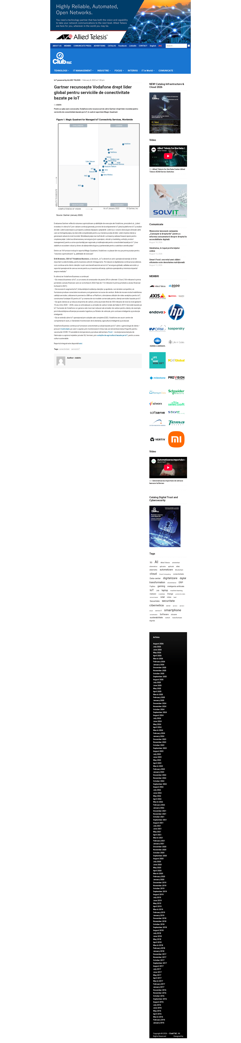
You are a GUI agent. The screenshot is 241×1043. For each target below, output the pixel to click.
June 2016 (157, 1008)
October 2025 (158, 674)
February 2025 (159, 697)
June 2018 (157, 936)
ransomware (154, 597)
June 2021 (157, 829)
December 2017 (159, 954)
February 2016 (159, 1020)
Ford (110, 332)
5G (151, 562)
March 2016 (158, 1017)
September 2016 (160, 999)
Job (157, 590)
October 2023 (158, 745)
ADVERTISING (99, 46)
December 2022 (159, 775)
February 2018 (159, 948)
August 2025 (158, 680)
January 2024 (158, 736)
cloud (153, 573)
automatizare (166, 569)
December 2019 (159, 883)
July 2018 (157, 933)
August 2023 (158, 751)
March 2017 (158, 981)
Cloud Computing (165, 574)
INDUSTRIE (103, 70)
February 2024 (159, 733)
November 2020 (159, 850)
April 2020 (157, 871)
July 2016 (157, 1005)
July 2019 (157, 897)
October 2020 (158, 853)
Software (164, 614)
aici (80, 343)
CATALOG (112, 46)
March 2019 (158, 909)
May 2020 (157, 868)
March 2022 (158, 802)
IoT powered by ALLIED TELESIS (67, 80)
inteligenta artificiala (175, 586)
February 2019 (159, 912)
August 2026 (158, 644)
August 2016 (158, 1002)
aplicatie (163, 566)
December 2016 (159, 990)
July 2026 (157, 647)
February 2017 (159, 984)
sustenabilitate (156, 617)
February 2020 (159, 877)
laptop (165, 590)
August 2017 (158, 966)
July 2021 (157, 826)
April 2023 (157, 763)
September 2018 (160, 927)
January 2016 (158, 1023)
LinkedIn (132, 46)
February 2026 (159, 662)
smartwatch (153, 614)
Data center (155, 578)
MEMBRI (67, 46)
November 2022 (159, 778)
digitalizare (170, 578)
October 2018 (158, 924)
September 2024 (160, 712)
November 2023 (159, 742)
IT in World (147, 70)
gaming (161, 586)
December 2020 (159, 847)
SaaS (175, 597)
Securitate (155, 601)
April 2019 (157, 906)
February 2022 (159, 805)
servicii (175, 606)
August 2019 (158, 894)
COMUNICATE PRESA (82, 46)
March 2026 (158, 659)
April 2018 (157, 942)
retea (169, 597)
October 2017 (158, 960)
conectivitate (64, 349)
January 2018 (158, 951)
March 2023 (158, 766)
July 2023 (157, 754)
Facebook (122, 46)
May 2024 (157, 724)
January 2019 (158, 915)
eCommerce (171, 583)
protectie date (180, 594)
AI (156, 562)
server (168, 606)
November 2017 (159, 957)
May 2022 (157, 796)
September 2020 (160, 856)
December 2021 (159, 811)
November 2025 (159, 671)
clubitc (59, 105)
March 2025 (158, 694)
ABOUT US (57, 46)
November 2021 (159, 814)
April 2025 (157, 691)
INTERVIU (133, 70)
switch (167, 618)
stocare (174, 614)
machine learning (176, 591)
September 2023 (160, 748)
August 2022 (158, 787)
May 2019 (157, 903)
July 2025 (157, 682)
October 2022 (158, 781)
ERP (181, 582)
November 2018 (159, 921)
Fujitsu (152, 586)
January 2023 (158, 772)
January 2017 (158, 987)
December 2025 (159, 668)
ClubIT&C (173, 1033)
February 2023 (159, 769)
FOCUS (118, 70)
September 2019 (160, 891)
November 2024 (159, 706)
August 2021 (158, 823)
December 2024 (159, 703)
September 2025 (160, 677)
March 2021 (158, 838)
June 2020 (157, 865)
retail (162, 597)
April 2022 (157, 799)
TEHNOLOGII (60, 70)
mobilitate (162, 594)
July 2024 (157, 718)
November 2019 (159, 886)
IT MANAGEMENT (82, 70)
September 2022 (160, 784)
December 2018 (159, 918)
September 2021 (160, 820)
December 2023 (159, 739)
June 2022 (157, 793)
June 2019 (157, 900)
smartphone (172, 610)
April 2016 (157, 1014)
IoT (152, 590)
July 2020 (157, 862)
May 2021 (157, 832)
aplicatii (171, 566)
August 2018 (158, 930)
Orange (170, 594)
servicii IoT (75, 349)
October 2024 (158, 709)
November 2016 (159, 993)
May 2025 (157, 688)
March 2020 (158, 874)
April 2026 (157, 656)
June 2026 (157, 650)
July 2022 (157, 790)
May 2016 (157, 1011)
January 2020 (158, 880)
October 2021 (158, 817)
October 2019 (158, 888)
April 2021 (157, 835)
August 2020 (158, 859)
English (153, 46)
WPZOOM (179, 1039)
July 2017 (157, 969)
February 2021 (159, 841)
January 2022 (158, 808)
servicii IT (158, 611)
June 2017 (157, 972)
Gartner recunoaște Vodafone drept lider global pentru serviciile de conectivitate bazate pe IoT (93, 92)
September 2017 (160, 963)
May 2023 (157, 760)
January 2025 (158, 700)
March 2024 (158, 730)
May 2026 (157, 653)
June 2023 (157, 757)
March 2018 (158, 945)
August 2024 (158, 715)
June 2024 (157, 721)
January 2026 (158, 665)
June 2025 (157, 685)
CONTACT (143, 46)
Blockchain (179, 570)
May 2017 (157, 975)
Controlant (65, 329)
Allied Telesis (165, 563)
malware (153, 594)
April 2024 (157, 727)
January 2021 (158, 844)
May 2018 (157, 939)
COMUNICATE (166, 70)
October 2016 (158, 996)
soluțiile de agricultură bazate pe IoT (112, 335)
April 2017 (157, 978)
